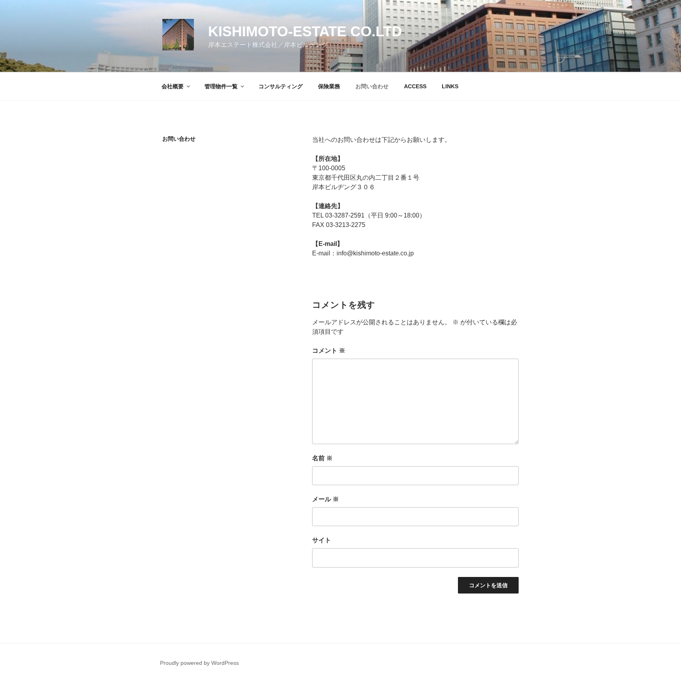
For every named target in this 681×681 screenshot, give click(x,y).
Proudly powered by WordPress (199, 663)
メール (325, 499)
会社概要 (173, 86)
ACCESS (415, 86)
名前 (322, 458)
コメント (328, 350)
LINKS (450, 86)
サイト (321, 540)
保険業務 (329, 86)
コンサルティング (281, 86)
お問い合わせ (372, 86)
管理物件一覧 (221, 86)
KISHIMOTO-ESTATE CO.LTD (305, 31)
